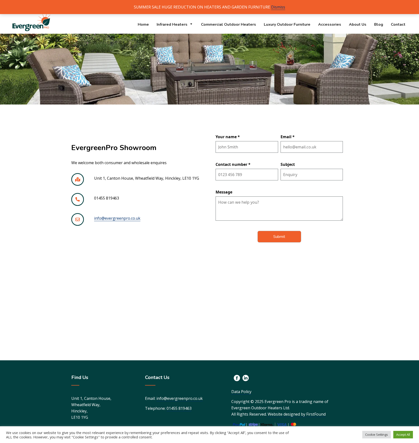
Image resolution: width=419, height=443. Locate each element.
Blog (378, 24)
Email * (288, 136)
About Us (357, 24)
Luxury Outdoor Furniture (287, 24)
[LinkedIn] (245, 378)
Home (143, 24)
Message (224, 192)
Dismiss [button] (278, 7)
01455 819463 (179, 408)
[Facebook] (237, 378)
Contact (398, 24)
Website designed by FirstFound (296, 414)
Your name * (228, 136)
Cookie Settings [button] (376, 434)
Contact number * (233, 164)
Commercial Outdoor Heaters (228, 24)
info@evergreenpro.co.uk (117, 218)
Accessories (329, 24)
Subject (288, 164)
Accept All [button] (403, 434)
